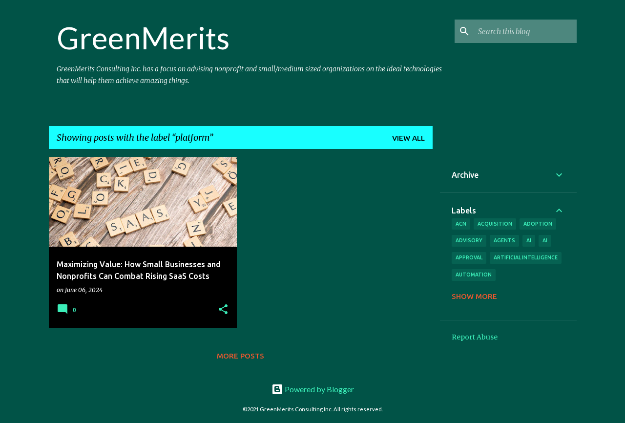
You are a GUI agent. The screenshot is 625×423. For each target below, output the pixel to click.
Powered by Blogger (318, 389)
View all (408, 138)
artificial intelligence (526, 257)
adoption (537, 224)
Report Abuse (475, 337)
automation (474, 274)
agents (504, 240)
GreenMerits (143, 38)
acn (461, 224)
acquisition (495, 224)
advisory (469, 240)
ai (528, 240)
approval (469, 257)
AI (544, 240)
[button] (223, 310)
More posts (240, 356)
